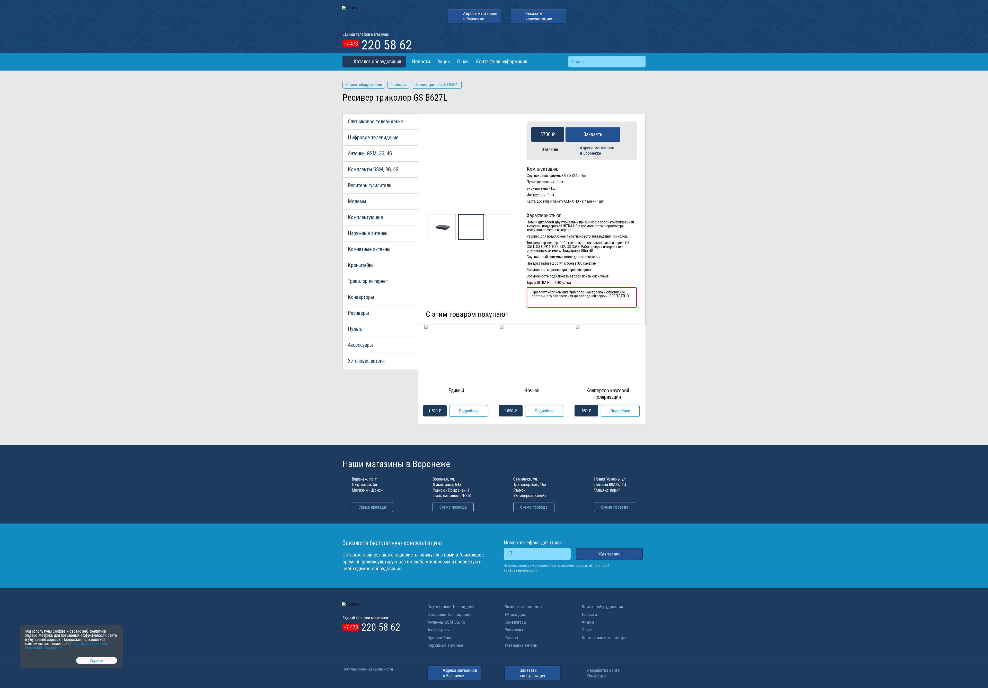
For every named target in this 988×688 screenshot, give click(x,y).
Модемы (357, 201)
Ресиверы (358, 313)
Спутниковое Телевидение (452, 606)
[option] (471, 167)
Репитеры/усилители (369, 185)
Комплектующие (365, 217)
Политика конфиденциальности (367, 669)
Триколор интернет (368, 281)
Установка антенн (366, 361)
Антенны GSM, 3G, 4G (370, 153)
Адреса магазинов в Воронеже (480, 16)
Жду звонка (609, 553)
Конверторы (361, 297)
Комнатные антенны (369, 249)
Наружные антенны (368, 233)
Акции (443, 61)
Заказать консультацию (538, 16)
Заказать (593, 134)
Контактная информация (501, 61)
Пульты (356, 329)
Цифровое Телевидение (449, 614)
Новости (421, 61)
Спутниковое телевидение (375, 121)
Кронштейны (361, 265)
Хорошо (96, 660)
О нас (463, 61)
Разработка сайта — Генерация (605, 673)
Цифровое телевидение (373, 137)
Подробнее (469, 410)
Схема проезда (372, 507)
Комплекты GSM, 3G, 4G (373, 169)
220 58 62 (378, 45)
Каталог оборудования (377, 61)
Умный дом (515, 614)
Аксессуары (360, 345)
